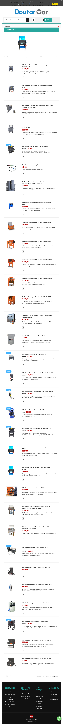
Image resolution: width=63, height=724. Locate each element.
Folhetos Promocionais (10, 707)
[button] (59, 718)
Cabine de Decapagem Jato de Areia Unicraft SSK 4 (36, 297)
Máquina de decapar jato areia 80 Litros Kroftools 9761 (37, 391)
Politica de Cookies (10, 704)
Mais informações (26, 4)
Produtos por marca (39, 693)
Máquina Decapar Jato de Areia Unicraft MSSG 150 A (37, 567)
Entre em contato (25, 693)
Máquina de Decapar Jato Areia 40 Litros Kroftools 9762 (37, 373)
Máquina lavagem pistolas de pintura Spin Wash (35, 603)
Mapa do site (25, 698)
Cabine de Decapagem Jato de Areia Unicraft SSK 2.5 (37, 260)
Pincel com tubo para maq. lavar (31, 165)
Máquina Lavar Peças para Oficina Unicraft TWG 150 (36, 640)
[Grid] (4, 57)
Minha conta (54, 692)
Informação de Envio (10, 694)
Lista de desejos (54, 699)
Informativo (53, 702)
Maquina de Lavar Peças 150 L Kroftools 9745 (35, 146)
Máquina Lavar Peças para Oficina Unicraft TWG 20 (36, 658)
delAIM (36, 719)
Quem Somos (10, 692)
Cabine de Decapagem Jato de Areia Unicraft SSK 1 (36, 222)
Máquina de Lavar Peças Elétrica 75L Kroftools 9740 (36, 428)
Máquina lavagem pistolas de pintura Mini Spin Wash (37, 584)
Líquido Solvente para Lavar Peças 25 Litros (34, 336)
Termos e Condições (10, 702)
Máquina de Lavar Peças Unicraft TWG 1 (33, 488)
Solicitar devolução (25, 696)
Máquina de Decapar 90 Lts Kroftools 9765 (34, 354)
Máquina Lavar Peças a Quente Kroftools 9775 (35, 621)
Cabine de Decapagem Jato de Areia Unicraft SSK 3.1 (37, 278)
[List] (7, 57)
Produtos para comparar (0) (20, 57)
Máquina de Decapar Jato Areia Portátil (33, 410)
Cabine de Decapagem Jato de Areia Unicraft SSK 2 (36, 241)
